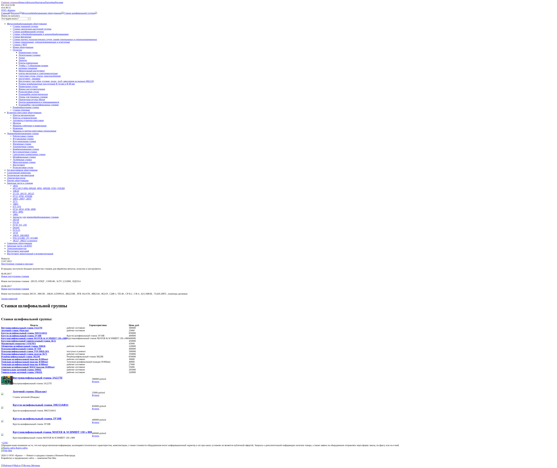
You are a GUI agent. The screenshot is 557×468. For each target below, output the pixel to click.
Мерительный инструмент (32, 71)
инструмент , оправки (29, 78)
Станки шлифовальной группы (79, 13)
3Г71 (15, 201)
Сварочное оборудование (19, 243)
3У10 (15, 233)
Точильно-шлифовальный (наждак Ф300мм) (24, 362)
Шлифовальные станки (24, 157)
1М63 (15, 204)
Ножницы (18, 128)
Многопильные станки (24, 162)
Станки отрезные (21, 110)
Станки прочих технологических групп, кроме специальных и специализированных (55, 39)
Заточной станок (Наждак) (15, 330)
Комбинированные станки (26, 149)
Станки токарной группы (25, 26)
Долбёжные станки (22, 159)
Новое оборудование (23, 47)
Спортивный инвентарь (19, 172)
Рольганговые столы (29, 91)
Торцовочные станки (23, 146)
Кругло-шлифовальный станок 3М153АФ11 (24, 333)
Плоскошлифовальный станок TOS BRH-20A (25, 351)
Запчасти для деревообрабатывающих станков (36, 217)
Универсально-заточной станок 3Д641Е (21, 372)
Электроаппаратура (16, 248)
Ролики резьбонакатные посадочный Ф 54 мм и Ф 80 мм (47, 84)
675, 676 (17, 206)
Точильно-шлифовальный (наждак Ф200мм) (24, 359)
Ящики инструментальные (32, 89)
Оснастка (17, 50)
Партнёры (50, 2)
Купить (95, 381)
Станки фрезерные (22, 37)
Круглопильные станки (24, 141)
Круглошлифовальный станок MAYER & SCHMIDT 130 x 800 (34, 338)
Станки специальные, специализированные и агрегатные (41, 42)
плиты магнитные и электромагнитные (38, 73)
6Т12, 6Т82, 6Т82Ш (22, 196)
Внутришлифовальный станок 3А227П (21, 328)
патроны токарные (28, 68)
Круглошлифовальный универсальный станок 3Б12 (28, 341)
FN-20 (16, 222)
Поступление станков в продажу (17, 264)
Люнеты (23, 60)
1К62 (15, 185)
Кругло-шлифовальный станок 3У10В (21, 335)
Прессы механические (24, 115)
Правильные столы (28, 86)
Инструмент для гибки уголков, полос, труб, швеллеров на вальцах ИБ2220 (56, 81)
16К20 (16, 191)
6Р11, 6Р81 (18, 212)
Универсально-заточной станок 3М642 (21, 369)
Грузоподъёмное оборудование (22, 170)
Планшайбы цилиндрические (33, 94)
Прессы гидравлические (25, 118)
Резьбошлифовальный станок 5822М (20, 356)
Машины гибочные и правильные (30, 125)
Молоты (17, 123)
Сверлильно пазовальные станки (29, 154)
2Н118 (16, 219)
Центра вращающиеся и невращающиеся (39, 102)
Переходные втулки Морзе (32, 99)
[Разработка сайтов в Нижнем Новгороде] (6, 450)
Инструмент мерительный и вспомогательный (30, 253)
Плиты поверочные (28, 63)
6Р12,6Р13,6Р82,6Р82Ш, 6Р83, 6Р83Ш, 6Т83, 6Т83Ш (39, 188)
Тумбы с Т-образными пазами (33, 65)
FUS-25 (16, 230)
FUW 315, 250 (20, 225)
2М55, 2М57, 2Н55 (22, 199)
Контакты (40, 2)
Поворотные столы (28, 52)
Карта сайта (21, 448)
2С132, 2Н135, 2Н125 (23, 193)
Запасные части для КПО (19, 246)
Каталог (31, 2)
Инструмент (19, 165)
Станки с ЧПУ (20, 44)
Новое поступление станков (15, 276)
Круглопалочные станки (25, 152)
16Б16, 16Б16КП (21, 235)
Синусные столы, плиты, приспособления (39, 76)
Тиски (22, 57)
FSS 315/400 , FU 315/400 (25, 238)
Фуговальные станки (23, 138)
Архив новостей (9, 298)
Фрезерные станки (22, 144)
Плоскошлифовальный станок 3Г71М (21, 349)
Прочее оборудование (18, 180)
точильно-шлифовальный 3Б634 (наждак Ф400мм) (28, 367)
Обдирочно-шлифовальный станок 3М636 (23, 346)
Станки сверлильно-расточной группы (32, 29)
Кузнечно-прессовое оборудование (24, 112)
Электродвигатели (16, 178)
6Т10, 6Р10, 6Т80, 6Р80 (24, 209)
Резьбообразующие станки (26, 107)
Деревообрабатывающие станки (23, 133)
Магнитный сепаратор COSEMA (18, 343)
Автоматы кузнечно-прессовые (28, 120)
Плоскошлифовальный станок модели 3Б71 (24, 354)
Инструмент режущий (18, 251)
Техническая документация (20, 175)
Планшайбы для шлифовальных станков (39, 105)
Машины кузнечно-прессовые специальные (34, 131)
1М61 (15, 214)
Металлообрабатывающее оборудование (42, 13)
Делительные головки (29, 55)
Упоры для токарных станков (33, 97)
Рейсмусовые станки (23, 136)
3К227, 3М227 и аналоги (25, 240)
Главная (5, 13)
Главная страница (10, 2)
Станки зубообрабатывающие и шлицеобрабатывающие (41, 34)
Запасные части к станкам (20, 183)
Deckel (16, 227)
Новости (23, 2)
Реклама (59, 2)
